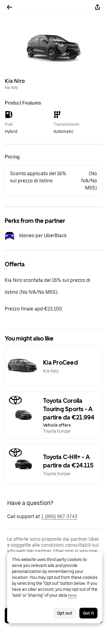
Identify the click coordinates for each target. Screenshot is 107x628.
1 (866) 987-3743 (59, 516)
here (72, 595)
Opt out (64, 613)
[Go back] (9, 7)
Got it (88, 613)
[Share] (97, 7)
